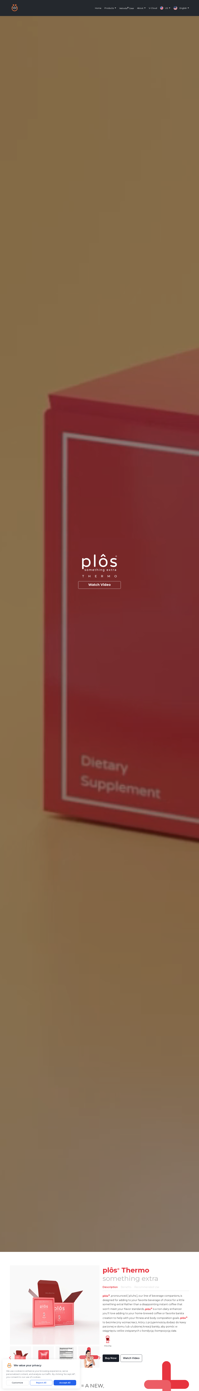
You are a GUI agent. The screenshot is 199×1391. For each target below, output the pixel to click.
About (140, 8)
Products (109, 8)
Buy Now (111, 1358)
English (183, 8)
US (166, 8)
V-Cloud (153, 8)
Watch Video (99, 585)
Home (98, 8)
